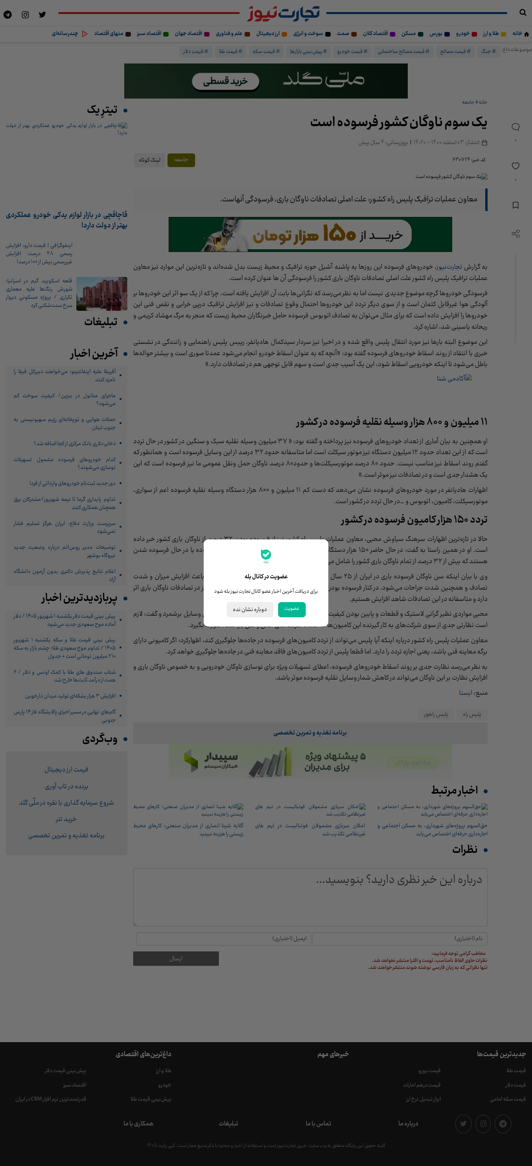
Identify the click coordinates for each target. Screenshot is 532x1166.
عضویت (291, 609)
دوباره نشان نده (250, 609)
